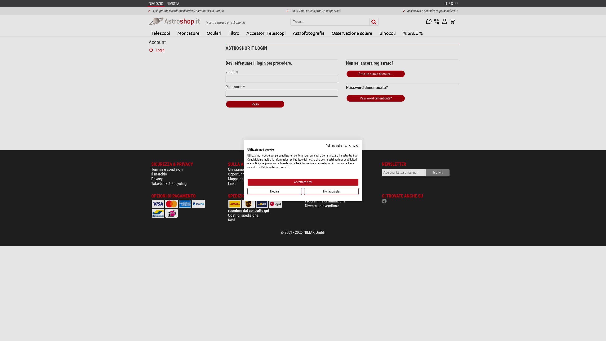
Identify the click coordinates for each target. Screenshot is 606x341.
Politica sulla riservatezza (342, 146)
